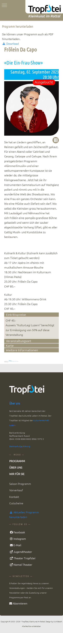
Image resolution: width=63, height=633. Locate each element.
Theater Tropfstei (24, 558)
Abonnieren (20, 603)
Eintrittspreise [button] (16, 314)
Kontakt (14, 497)
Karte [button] (10, 345)
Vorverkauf (16, 490)
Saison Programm (20, 484)
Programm (17, 461)
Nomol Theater (22, 564)
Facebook (19, 532)
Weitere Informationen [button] (22, 350)
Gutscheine (16, 503)
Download (12, 43)
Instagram (19, 538)
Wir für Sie (16, 474)
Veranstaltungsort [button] (18, 341)
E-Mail (17, 545)
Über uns (14, 403)
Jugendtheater (22, 552)
